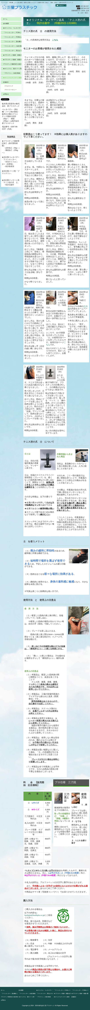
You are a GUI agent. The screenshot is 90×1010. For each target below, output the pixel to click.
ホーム (5, 19)
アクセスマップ (8, 86)
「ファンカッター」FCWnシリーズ (12, 32)
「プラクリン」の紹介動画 (11, 73)
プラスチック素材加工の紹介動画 (12, 64)
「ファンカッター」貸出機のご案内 (12, 41)
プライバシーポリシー (10, 89)
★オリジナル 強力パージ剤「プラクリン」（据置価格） (12, 68)
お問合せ (6, 94)
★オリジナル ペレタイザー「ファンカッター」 (12, 28)
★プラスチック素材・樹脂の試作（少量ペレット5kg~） (12, 55)
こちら (55, 40)
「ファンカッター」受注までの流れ (12, 50)
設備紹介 (6, 82)
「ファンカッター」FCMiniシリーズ (12, 37)
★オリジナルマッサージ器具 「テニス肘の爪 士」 (12, 77)
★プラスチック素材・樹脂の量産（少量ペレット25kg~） (12, 59)
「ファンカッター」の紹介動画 (12, 46)
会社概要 (6, 23)
